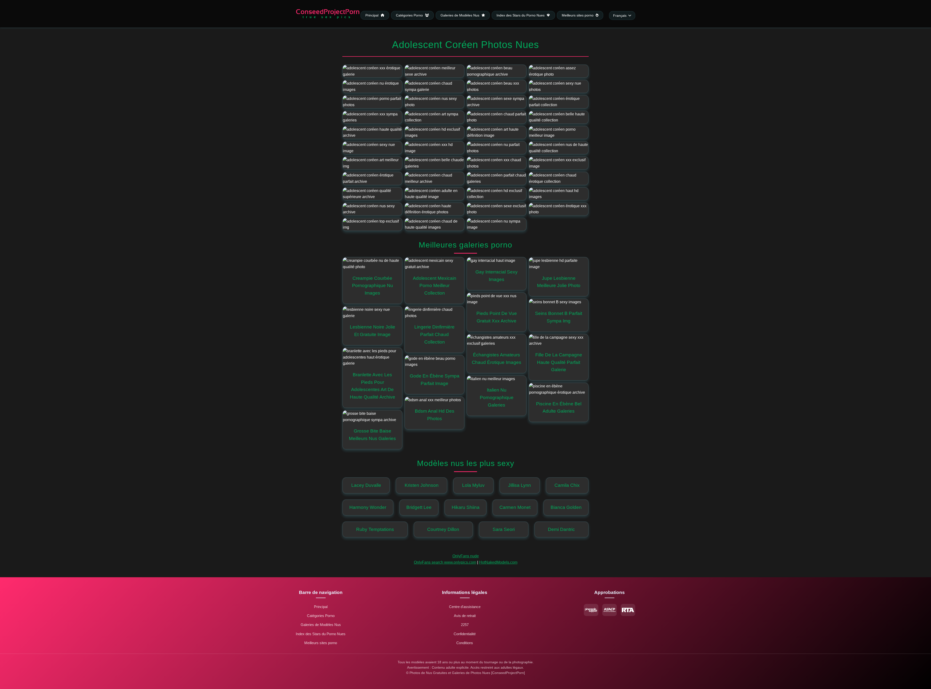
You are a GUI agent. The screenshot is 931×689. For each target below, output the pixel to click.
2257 (465, 625)
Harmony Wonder (367, 507)
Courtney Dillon (443, 529)
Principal (372, 15)
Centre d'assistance (465, 607)
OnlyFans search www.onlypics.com (445, 562)
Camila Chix (567, 485)
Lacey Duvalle (366, 485)
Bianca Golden (566, 507)
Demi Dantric (561, 529)
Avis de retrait (465, 616)
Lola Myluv (473, 485)
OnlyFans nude (465, 556)
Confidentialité (465, 634)
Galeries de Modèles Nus (460, 15)
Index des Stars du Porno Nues (521, 15)
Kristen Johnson (422, 485)
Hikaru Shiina (466, 507)
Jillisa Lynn (519, 485)
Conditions (464, 643)
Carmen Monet (514, 507)
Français (619, 15)
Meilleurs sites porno (578, 15)
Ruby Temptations (375, 529)
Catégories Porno (410, 15)
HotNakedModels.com (498, 562)
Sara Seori (504, 529)
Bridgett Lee (419, 507)
